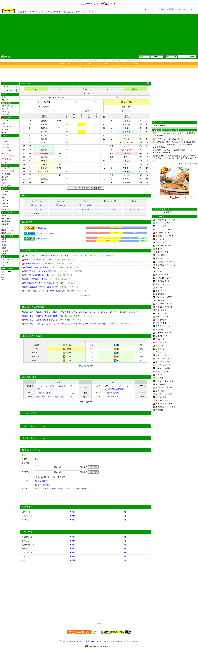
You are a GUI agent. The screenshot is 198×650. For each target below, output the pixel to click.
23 (83, 66)
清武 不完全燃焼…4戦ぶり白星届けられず (41, 287)
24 (91, 66)
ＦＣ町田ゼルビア (163, 278)
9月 (112, 63)
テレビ (74, 12)
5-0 (91, 349)
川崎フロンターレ (163, 281)
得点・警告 (5, 209)
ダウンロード (6, 272)
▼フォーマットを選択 (162, 212)
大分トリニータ (162, 400)
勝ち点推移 (5, 221)
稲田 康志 (126, 153)
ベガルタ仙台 (161, 226)
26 (107, 66)
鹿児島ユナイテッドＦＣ (165, 407)
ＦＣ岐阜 (159, 329)
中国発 (68, 489)
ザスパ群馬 (160, 255)
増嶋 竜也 (126, 128)
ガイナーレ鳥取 (162, 355)
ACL (120, 60)
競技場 (3, 215)
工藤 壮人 (126, 164)
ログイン (4, 97)
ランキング (48, 12)
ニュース (28, 12)
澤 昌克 (126, 139)
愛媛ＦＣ (159, 375)
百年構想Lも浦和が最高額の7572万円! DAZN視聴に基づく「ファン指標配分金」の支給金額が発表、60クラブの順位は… (174, 144)
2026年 (62, 63)
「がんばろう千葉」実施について (169, 139)
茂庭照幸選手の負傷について (35, 263)
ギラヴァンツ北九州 (164, 388)
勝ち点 (3, 242)
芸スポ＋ (134, 201)
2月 (74, 63)
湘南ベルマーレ (162, 291)
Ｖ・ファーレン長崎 (164, 394)
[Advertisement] (99, 34)
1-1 (91, 345)
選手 (3, 280)
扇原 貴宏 (44, 124)
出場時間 (4, 206)
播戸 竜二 (44, 150)
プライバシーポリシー (68, 641)
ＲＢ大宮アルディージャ (165, 262)
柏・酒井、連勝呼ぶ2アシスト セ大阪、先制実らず (44, 291)
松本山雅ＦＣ (161, 300)
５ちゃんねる (36, 209)
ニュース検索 (86, 205)
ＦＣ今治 (159, 378)
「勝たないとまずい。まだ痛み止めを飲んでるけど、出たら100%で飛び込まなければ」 (71, 324)
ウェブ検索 (37, 205)
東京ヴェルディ (162, 275)
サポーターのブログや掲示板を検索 (87, 188)
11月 (124, 63)
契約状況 (4, 203)
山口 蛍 (44, 135)
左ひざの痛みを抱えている (47, 320)
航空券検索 (42, 481)
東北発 (37, 489)
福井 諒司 (126, 175)
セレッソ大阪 (161, 342)
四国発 (76, 489)
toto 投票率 (27, 222)
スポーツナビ (135, 209)
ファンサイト (6, 127)
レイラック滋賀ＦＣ (164, 333)
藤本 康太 (44, 132)
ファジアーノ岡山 (163, 358)
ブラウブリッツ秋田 (164, 229)
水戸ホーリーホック (164, 246)
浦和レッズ (160, 258)
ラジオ (85, 89)
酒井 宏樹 (126, 124)
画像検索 (61, 205)
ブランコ (44, 146)
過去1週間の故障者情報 (33, 307)
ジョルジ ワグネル (126, 150)
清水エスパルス (162, 317)
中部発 (53, 489)
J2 (62, 60)
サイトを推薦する (86, 641)
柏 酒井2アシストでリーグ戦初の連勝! (39, 283)
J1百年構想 (76, 60)
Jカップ (103, 60)
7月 (101, 63)
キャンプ (4, 162)
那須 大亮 (126, 132)
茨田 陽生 (126, 168)
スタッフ (4, 227)
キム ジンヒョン (44, 172)
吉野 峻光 (28, 316)
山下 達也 (44, 175)
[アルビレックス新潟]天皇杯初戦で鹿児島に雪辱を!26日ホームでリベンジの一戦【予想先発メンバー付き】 (175, 158)
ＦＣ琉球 (159, 410)
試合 (3, 124)
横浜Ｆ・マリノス (163, 284)
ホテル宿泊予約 (44, 485)
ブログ (3, 266)
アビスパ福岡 (161, 384)
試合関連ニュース (30, 250)
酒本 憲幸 (44, 157)
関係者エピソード (8, 233)
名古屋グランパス (163, 326)
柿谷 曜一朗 (44, 153)
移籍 (60, 12)
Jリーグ (36, 214)
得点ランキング (7, 218)
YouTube (85, 210)
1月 (69, 63)
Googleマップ (59, 477)
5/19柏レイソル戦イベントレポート (38, 260)
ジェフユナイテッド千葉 (165, 265)
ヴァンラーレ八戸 (163, 223)
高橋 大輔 (44, 168)
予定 (136, 63)
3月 (80, 63)
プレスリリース (38, 12)
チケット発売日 (29, 413)
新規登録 (4, 100)
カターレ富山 (161, 310)
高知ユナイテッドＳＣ (165, 381)
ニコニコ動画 (110, 209)
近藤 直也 (126, 121)
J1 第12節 (85, 93)
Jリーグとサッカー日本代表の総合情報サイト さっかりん (166, 9)
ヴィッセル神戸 (162, 352)
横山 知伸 (44, 161)
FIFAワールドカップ (133, 60)
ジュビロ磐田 (161, 320)
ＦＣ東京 (159, 271)
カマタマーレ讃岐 (163, 368)
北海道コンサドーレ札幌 (165, 220)
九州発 (84, 489)
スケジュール (93, 12)
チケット (110, 89)
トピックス (5, 115)
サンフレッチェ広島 (164, 362)
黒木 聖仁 (44, 179)
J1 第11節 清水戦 (44, 393)
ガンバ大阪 (160, 339)
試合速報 (21, 12)
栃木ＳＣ (159, 249)
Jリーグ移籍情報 (159, 126)
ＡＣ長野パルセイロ (164, 304)
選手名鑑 (4, 192)
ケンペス (44, 143)
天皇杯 (112, 60)
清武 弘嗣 (44, 139)
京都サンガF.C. (162, 336)
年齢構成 (4, 224)
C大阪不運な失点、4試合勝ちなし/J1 (39, 267)
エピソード (5, 201)
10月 (117, 63)
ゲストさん (193, 9)
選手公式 (4, 130)
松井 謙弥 (44, 121)
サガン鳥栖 (160, 391)
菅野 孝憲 (126, 172)
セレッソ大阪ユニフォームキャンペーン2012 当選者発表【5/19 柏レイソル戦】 (56, 256)
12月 (130, 63)
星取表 (3, 254)
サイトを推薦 (6, 186)
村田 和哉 (44, 183)
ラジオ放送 (5, 147)
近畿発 (61, 489)
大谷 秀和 (126, 135)
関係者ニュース (7, 230)
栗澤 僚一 (126, 179)
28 (123, 66)
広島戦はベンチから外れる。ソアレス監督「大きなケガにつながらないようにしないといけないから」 (77, 312)
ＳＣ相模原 (160, 294)
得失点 (3, 248)
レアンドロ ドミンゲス (126, 143)
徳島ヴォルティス (163, 371)
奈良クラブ (160, 349)
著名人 (3, 132)
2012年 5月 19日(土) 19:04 (53, 97)
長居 (117, 97)
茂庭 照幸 (44, 128)
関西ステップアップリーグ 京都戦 (50, 397)
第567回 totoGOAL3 (44, 239)
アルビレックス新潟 (164, 307)
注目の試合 (67, 12)
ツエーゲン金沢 (162, 313)
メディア (4, 183)
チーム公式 (5, 174)
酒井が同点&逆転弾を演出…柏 (36, 275)
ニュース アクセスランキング (168, 130)
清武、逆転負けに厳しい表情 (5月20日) (40, 271)
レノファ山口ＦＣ (163, 365)
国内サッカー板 (110, 201)
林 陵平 (126, 146)
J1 (57, 60)
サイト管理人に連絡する (129, 641)
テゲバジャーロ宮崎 (164, 404)
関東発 (45, 489)
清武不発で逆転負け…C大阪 (35, 279)
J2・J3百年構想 (90, 60)
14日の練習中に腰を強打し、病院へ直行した (54, 316)
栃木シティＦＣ (162, 252)
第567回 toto (41, 228)
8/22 (75, 66)
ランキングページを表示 (187, 164)
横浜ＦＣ (159, 287)
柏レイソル (160, 268)
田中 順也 (126, 161)
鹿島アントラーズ (163, 242)
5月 (90, 63)
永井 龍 (44, 164)
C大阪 (57, 382)
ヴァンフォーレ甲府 (164, 297)
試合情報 (26, 83)
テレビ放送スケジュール (33, 426)
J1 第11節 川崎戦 (112, 393)
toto (79, 12)
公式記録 (85, 111)
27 (115, 66)
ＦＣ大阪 (159, 346)
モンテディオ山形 (163, 233)
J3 (68, 60)
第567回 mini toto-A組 (45, 233)
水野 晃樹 (126, 183)
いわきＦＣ (160, 239)
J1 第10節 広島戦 (112, 397)
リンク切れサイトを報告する (106, 641)
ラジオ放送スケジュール (33, 438)
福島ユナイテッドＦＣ (165, 236)
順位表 (3, 239)
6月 (96, 63)
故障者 (55, 12)
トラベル (84, 12)
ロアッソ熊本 (161, 397)
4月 (85, 63)
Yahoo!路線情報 (44, 477)
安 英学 (126, 157)
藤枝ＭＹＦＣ (161, 323)
